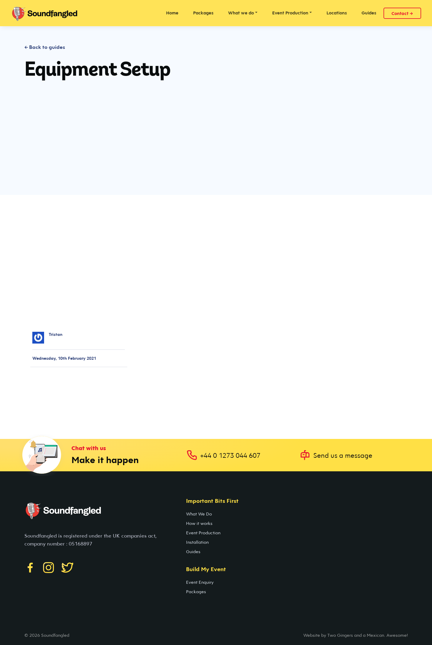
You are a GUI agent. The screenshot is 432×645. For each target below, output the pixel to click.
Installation (197, 542)
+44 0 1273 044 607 (230, 455)
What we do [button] (241, 13)
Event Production (203, 532)
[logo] (49, 13)
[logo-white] (68, 514)
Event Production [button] (290, 13)
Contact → (402, 13)
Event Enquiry (200, 582)
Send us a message (342, 455)
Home (172, 13)
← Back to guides (44, 47)
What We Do (199, 514)
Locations (336, 13)
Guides (368, 13)
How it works (199, 523)
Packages (203, 13)
